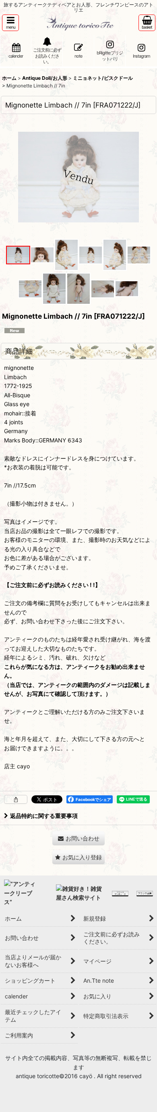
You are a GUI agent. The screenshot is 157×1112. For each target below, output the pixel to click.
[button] (10, 23)
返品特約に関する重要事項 (44, 815)
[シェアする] (15, 799)
